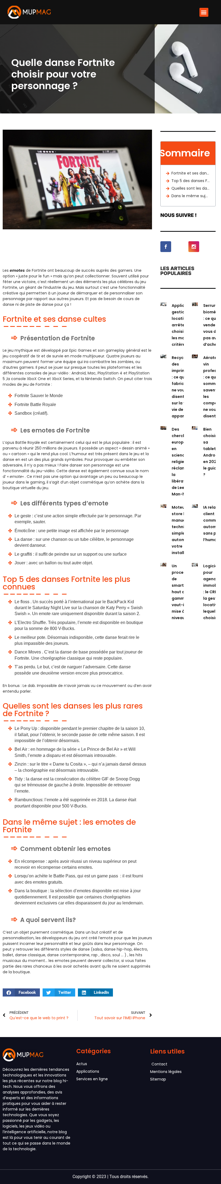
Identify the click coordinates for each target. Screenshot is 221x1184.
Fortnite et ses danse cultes (190, 173)
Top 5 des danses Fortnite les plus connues (190, 180)
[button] (203, 12)
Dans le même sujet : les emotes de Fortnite (190, 196)
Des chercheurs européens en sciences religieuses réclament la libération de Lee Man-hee (183, 462)
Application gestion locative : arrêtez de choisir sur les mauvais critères (183, 325)
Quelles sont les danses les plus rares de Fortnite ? (190, 188)
